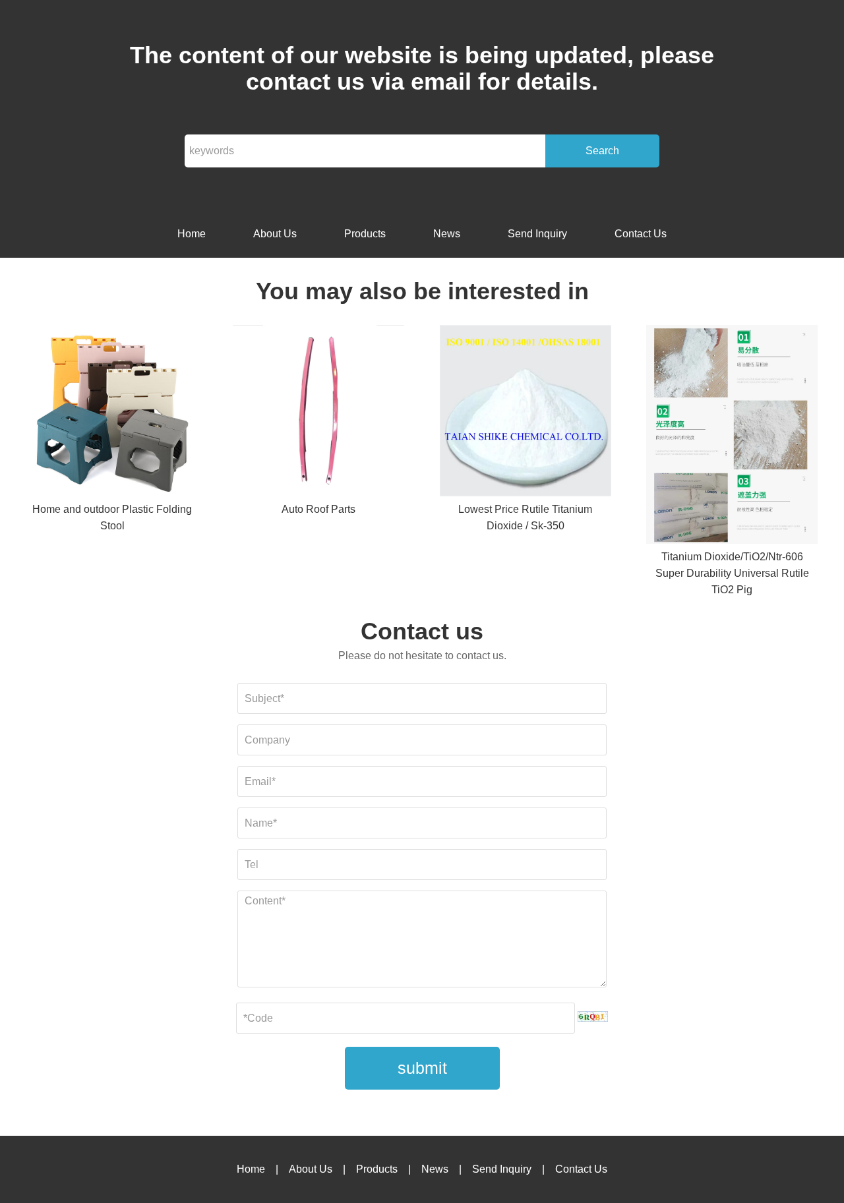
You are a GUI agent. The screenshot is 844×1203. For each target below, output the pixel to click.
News (446, 233)
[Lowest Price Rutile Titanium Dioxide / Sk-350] (525, 413)
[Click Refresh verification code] (593, 1016)
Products (365, 233)
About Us (275, 233)
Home (191, 233)
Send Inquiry (537, 233)
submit (422, 1068)
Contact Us (641, 233)
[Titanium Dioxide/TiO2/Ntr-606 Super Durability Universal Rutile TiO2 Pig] (732, 436)
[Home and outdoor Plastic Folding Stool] (112, 413)
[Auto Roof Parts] (318, 413)
